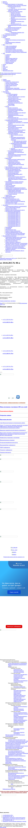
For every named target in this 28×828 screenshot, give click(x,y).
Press (1, 303)
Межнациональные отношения (7, 440)
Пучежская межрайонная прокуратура (9, 442)
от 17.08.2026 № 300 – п (8, 820)
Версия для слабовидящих (14, 626)
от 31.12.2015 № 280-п (8, 335)
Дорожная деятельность (5, 452)
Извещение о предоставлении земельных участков (14, 821)
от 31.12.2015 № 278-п (8, 366)
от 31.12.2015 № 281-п (8, 319)
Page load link (3, 827)
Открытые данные (5, 415)
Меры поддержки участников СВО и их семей (13, 407)
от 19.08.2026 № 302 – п (8, 816)
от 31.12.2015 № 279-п (8, 350)
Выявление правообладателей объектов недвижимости (13, 430)
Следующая (9, 259)
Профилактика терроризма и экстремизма (9, 437)
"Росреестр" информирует (6, 450)
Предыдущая (3, 259)
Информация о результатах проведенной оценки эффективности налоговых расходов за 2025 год (14, 818)
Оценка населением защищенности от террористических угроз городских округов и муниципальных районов (14, 792)
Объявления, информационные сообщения (12, 402)
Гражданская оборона (6, 411)
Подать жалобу (14, 592)
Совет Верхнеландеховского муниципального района (12, 422)
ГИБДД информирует (5, 447)
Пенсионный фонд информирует (7, 445)
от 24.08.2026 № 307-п (8, 815)
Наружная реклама (6, 419)
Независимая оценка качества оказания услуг (14, 556)
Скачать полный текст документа (7, 300)
